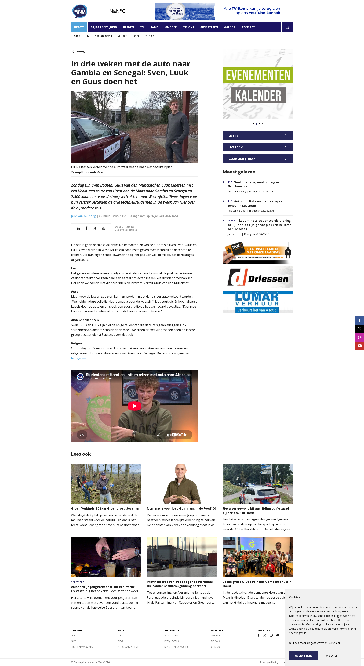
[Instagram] (271, 635)
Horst (127, 11)
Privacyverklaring (269, 662)
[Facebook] (258, 635)
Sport (135, 35)
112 (87, 35)
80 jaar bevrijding (104, 27)
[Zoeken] (287, 27)
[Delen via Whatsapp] (104, 228)
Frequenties (171, 641)
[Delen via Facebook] (86, 228)
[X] (264, 635)
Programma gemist (82, 647)
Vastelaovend (103, 35)
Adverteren (209, 27)
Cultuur (122, 35)
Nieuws (79, 27)
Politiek (149, 35)
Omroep (171, 27)
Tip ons (188, 27)
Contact (248, 27)
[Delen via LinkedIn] (78, 228)
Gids (73, 641)
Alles (77, 35)
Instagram (78, 358)
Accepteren (303, 655)
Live (73, 635)
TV (142, 27)
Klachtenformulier (176, 647)
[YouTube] (277, 635)
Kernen (128, 27)
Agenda (229, 27)
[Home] (87, 11)
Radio (154, 27)
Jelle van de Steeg (83, 216)
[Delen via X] (95, 228)
